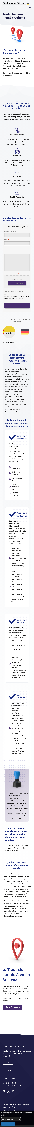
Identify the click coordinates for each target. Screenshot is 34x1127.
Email (6, 239)
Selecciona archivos (17, 283)
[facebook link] (13, 1091)
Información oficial (9, 1070)
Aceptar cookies (8, 1124)
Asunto (6, 252)
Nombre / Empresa (10, 231)
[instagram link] (4, 1091)
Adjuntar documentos (11, 274)
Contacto (8, 1062)
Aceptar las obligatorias (11, 1119)
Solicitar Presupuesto (12, 1007)
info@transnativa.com (13, 1085)
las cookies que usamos (12, 1114)
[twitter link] (8, 1091)
